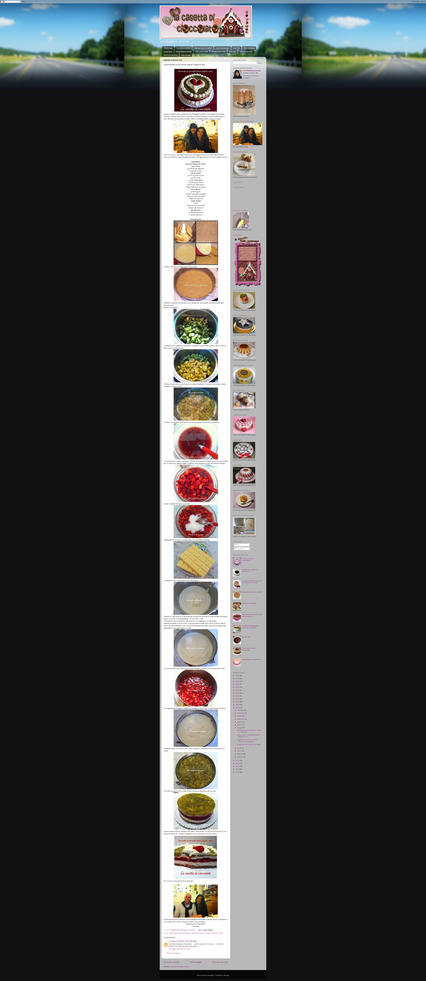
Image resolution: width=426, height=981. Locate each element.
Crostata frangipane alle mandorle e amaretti (250, 626)
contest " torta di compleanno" (247, 559)
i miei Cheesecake (222, 48)
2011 (237, 769)
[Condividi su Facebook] (210, 930)
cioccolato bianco (185, 933)
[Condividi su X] (208, 930)
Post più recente (171, 962)
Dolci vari (232, 52)
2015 (237, 708)
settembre (241, 719)
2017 (237, 702)
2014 (237, 760)
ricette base (168, 52)
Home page (168, 48)
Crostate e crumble (183, 48)
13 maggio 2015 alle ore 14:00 (179, 949)
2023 (237, 684)
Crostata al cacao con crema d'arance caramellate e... (247, 740)
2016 (237, 705)
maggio (240, 727)
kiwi (221, 933)
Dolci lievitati (185, 55)
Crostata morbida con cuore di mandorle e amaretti (252, 581)
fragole (208, 933)
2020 (237, 693)
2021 (237, 690)
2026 (237, 675)
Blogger (226, 975)
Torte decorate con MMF (203, 48)
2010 (237, 772)
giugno (239, 725)
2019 (237, 696)
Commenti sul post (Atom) (180, 966)
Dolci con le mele (201, 52)
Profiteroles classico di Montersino (250, 570)
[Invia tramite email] (203, 930)
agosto (239, 722)
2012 (237, 766)
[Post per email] (199, 930)
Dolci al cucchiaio (246, 52)
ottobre (240, 716)
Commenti (239, 548)
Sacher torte (246, 637)
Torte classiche (249, 48)
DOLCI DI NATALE (171, 55)
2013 (237, 763)
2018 (237, 699)
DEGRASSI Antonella (253, 71)
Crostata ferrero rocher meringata (248, 744)
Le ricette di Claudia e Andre (179, 941)
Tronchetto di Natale (249, 603)
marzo (239, 751)
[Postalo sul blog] (205, 930)
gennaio (240, 757)
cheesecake (173, 933)
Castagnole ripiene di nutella (252, 592)
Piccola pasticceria (218, 52)
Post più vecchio (220, 962)
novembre (241, 713)
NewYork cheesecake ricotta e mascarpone (252, 615)
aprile (239, 748)
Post (237, 545)
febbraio (240, 754)
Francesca (215, 933)
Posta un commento (174, 953)
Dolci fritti (236, 48)
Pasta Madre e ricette (183, 52)
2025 (237, 678)
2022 (237, 687)
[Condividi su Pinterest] (212, 930)
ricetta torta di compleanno (251, 659)
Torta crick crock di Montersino (248, 649)
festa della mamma (198, 933)
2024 (237, 681)
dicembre (240, 710)
